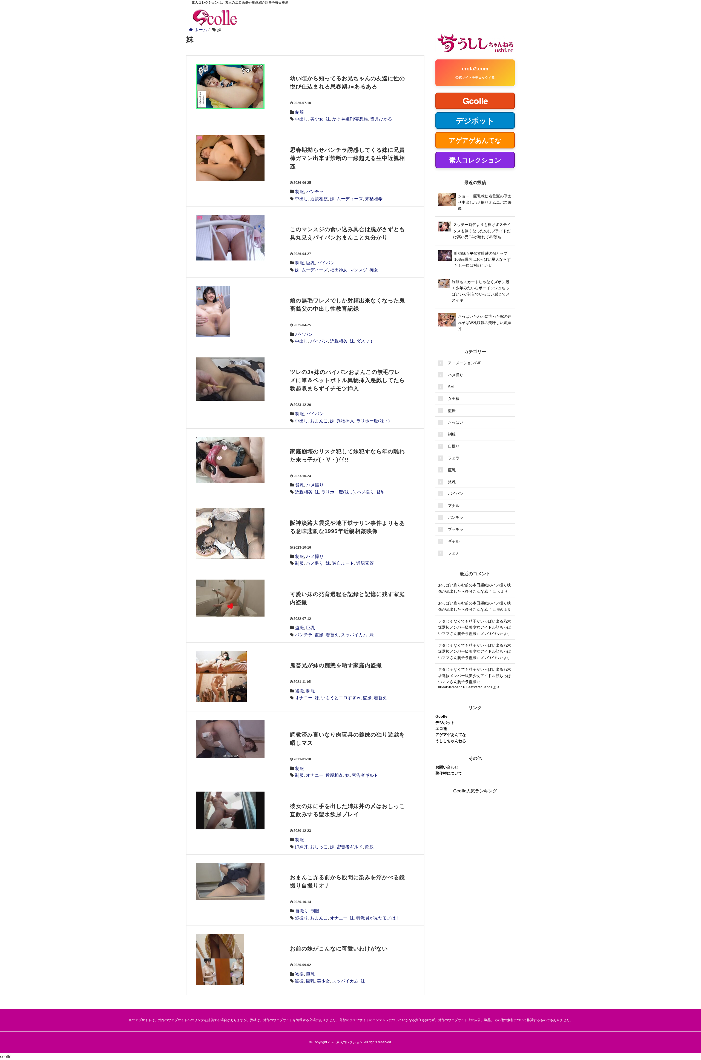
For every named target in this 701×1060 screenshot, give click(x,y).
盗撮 (299, 627)
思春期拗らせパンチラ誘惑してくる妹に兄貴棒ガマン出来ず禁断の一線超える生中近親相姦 (347, 158)
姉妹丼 (301, 846)
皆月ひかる (381, 119)
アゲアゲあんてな (450, 734)
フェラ (453, 458)
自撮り (301, 911)
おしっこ (319, 846)
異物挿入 (345, 421)
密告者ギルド (365, 775)
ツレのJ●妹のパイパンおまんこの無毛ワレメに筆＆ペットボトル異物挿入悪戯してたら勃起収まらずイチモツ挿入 (347, 380)
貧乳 (299, 485)
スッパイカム (354, 634)
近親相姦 (319, 198)
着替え (332, 634)
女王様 (453, 398)
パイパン (326, 262)
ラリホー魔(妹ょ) (373, 421)
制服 (299, 112)
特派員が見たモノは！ (378, 918)
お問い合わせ (446, 767)
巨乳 (310, 262)
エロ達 (441, 728)
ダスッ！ (365, 341)
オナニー (303, 697)
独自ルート (343, 563)
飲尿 (369, 846)
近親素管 (365, 563)
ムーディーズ (350, 198)
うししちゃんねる (450, 741)
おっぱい (455, 422)
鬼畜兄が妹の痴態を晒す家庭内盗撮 (336, 665)
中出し (301, 119)
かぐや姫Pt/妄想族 (350, 119)
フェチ (453, 553)
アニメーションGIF (464, 363)
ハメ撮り (315, 485)
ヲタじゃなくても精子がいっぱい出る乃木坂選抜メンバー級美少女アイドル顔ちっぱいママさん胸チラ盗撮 (474, 627)
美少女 (316, 119)
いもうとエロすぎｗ (341, 697)
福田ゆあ (338, 270)
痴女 (373, 270)
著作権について (448, 773)
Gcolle (441, 716)
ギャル (453, 541)
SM (451, 387)
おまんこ (319, 421)
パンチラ (315, 191)
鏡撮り (301, 918)
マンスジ (358, 270)
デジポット (445, 722)
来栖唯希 (374, 198)
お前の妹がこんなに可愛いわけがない (339, 949)
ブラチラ (455, 529)
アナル (453, 505)
